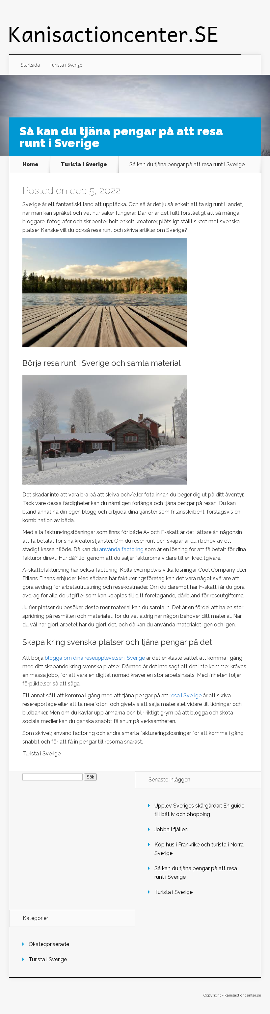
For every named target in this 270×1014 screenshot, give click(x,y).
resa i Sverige (186, 695)
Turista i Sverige (66, 65)
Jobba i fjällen (171, 829)
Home (30, 164)
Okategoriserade (49, 944)
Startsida (30, 65)
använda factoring (121, 549)
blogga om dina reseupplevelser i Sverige (95, 658)
